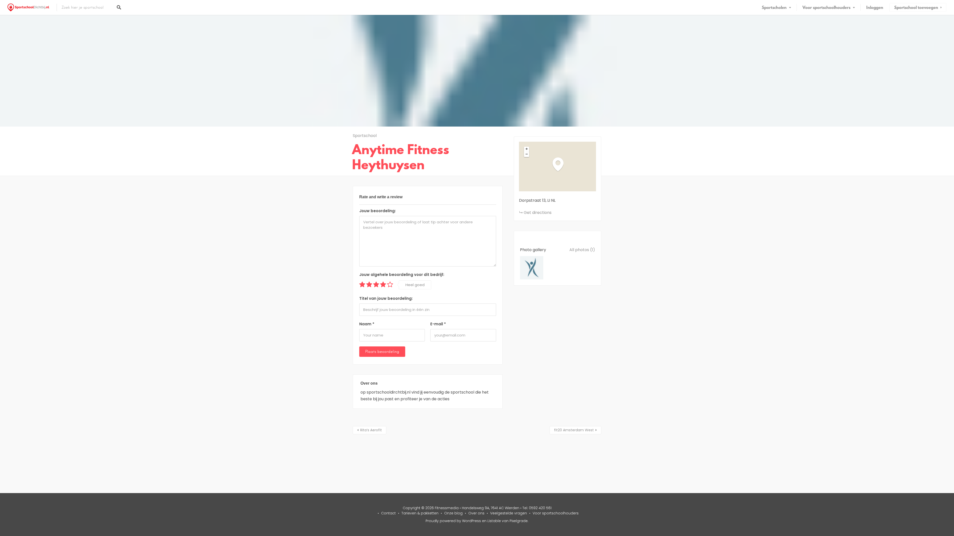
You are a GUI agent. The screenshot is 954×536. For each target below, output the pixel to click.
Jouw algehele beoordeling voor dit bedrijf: (401, 274)
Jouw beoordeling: (377, 210)
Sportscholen (774, 7)
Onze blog (453, 513)
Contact (388, 513)
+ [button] (526, 149)
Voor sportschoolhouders (826, 7)
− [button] (526, 154)
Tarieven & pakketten (419, 513)
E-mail (438, 324)
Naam (366, 324)
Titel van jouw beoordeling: (386, 298)
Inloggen (874, 7)
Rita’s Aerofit (371, 430)
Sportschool (365, 135)
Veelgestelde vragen (508, 513)
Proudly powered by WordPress (453, 520)
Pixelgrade (519, 520)
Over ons (476, 513)
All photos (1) (582, 250)
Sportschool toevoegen (916, 7)
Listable (494, 520)
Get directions (538, 212)
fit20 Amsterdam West (574, 430)
